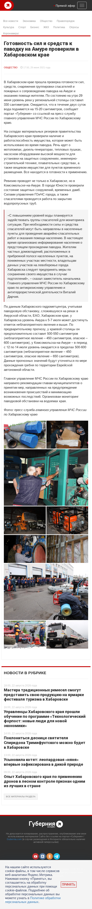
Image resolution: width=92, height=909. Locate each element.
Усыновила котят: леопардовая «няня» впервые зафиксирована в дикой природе (43, 762)
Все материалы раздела (21, 796)
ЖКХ (46, 27)
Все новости (10, 21)
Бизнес (34, 27)
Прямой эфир (65, 5)
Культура (8, 27)
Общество (46, 21)
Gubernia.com (14, 839)
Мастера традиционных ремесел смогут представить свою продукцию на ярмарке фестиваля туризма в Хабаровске (44, 694)
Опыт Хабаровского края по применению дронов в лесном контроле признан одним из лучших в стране (44, 781)
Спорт (22, 27)
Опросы (74, 27)
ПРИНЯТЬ (68, 884)
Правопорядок (65, 21)
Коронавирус (11, 33)
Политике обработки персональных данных (33, 900)
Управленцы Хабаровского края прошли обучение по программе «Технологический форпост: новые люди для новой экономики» (45, 718)
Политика (59, 27)
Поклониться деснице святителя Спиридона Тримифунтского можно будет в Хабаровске (44, 742)
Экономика (29, 21)
